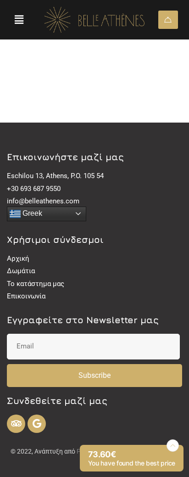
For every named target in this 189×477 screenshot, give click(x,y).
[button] (19, 19)
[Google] (37, 424)
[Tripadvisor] (16, 424)
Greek (31, 213)
